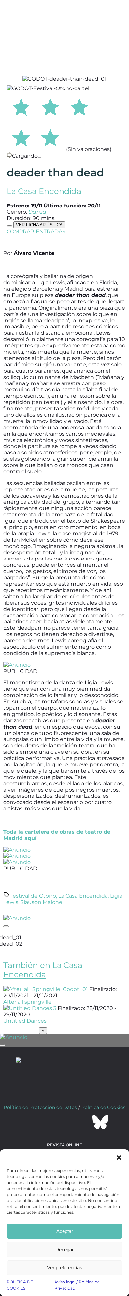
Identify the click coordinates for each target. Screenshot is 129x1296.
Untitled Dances (25, 1021)
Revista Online (64, 1144)
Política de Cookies (103, 1107)
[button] (119, 1157)
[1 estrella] (21, 106)
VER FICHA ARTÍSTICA (39, 224)
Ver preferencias (64, 1267)
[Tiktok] (82, 1122)
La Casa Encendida (44, 191)
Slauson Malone (41, 902)
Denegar (64, 1249)
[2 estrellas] (50, 106)
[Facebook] (29, 1122)
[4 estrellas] (21, 136)
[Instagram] (64, 1122)
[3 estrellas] (79, 106)
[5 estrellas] (50, 136)
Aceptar (64, 1231)
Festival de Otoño (32, 896)
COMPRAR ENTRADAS (36, 231)
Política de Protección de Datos (40, 1107)
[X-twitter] (46, 1122)
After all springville (27, 1002)
